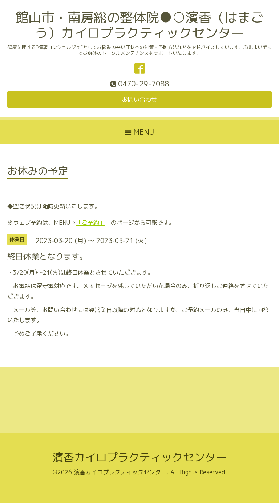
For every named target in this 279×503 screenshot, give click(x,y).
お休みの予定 (37, 172)
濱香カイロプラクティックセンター (139, 457)
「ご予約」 (90, 223)
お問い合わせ (139, 100)
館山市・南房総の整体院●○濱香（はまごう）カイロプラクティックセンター (139, 25)
